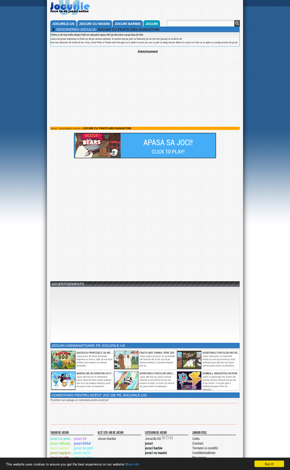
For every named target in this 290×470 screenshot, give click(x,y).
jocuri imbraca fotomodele (61, 443)
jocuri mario (82, 452)
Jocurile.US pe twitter (167, 437)
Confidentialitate (203, 452)
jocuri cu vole (59, 457)
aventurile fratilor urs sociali (222, 352)
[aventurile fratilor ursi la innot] (126, 380)
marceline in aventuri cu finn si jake (100, 373)
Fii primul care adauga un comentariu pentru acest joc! (80, 400)
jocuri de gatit (83, 448)
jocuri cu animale (61, 438)
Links (196, 438)
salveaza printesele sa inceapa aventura (103, 352)
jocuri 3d (80, 438)
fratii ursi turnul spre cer (156, 352)
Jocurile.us (63, 24)
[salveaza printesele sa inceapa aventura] (63, 360)
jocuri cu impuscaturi (85, 457)
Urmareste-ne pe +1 (163, 437)
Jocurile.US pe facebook (171, 437)
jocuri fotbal (82, 443)
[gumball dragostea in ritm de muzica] (189, 380)
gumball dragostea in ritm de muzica (226, 373)
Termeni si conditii (205, 448)
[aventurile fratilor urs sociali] (189, 360)
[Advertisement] (145, 80)
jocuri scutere (59, 448)
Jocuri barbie (107, 438)
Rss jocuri (199, 457)
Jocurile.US (153, 438)
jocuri (151, 24)
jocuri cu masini (94, 24)
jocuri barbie (128, 24)
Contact (197, 443)
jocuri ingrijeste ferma (61, 452)
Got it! (269, 463)
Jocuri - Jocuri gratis (61, 128)
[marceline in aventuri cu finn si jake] (63, 380)
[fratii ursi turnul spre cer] (126, 360)
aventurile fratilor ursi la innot (161, 373)
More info (132, 464)
